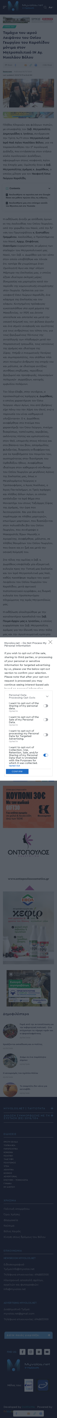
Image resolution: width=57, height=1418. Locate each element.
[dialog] (28, 709)
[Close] (51, 643)
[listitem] (28, 696)
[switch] (45, 705)
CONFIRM (17, 771)
